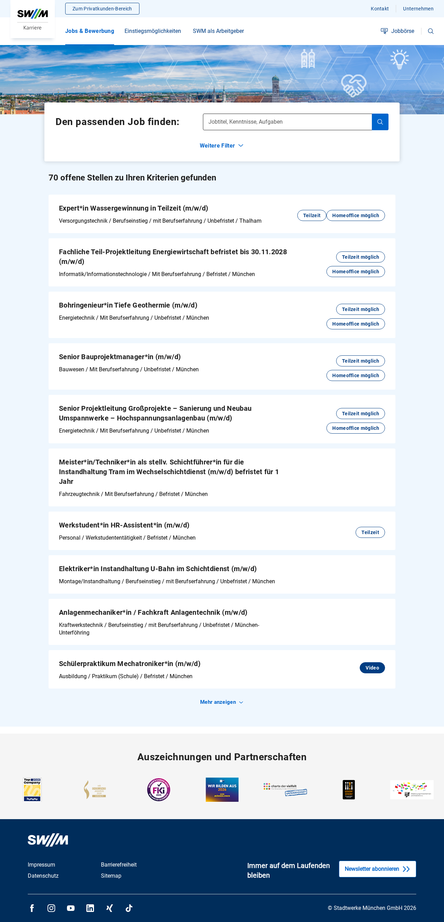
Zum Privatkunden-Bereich (102, 8)
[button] (431, 31)
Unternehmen (418, 8)
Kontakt (380, 8)
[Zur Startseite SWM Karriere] (32, 19)
